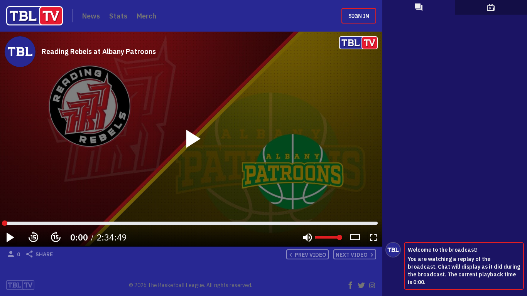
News (91, 16)
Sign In (358, 15)
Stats (118, 16)
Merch (146, 16)
